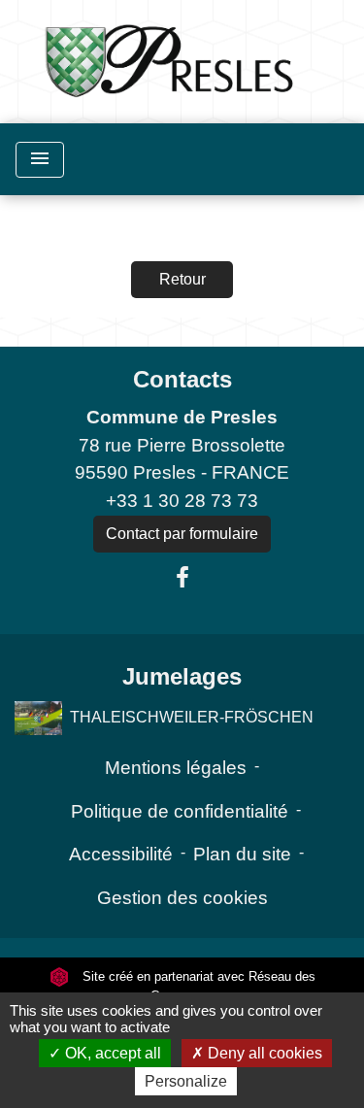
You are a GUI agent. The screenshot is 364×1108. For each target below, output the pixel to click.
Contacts (182, 379)
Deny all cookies (263, 1053)
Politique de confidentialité (179, 811)
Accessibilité (121, 854)
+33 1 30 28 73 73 (182, 500)
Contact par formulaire (182, 533)
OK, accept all (111, 1053)
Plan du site (242, 854)
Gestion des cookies (182, 898)
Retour (182, 279)
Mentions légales (176, 767)
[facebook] (182, 577)
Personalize (186, 1081)
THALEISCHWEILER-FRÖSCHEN (192, 717)
